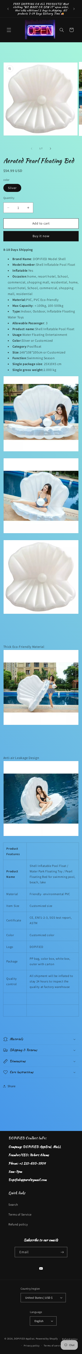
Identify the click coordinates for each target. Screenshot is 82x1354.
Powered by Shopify (47, 1338)
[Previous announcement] (8, 8)
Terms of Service (20, 1214)
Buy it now (41, 236)
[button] (9, 30)
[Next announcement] (74, 8)
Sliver (12, 188)
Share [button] (12, 1086)
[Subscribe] (62, 1252)
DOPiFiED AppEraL (24, 1338)
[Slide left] (31, 148)
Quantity (8, 198)
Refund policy (18, 1224)
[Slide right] (50, 148)
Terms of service (53, 1345)
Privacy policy (31, 1345)
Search (13, 1205)
